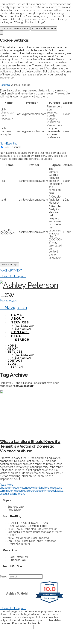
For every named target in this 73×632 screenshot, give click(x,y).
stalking (12, 493)
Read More (6, 484)
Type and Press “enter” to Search (20, 623)
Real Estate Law (19, 556)
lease (52, 487)
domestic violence (18, 487)
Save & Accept (9, 264)
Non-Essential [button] (8, 143)
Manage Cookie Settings (14, 28)
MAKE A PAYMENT (11, 270)
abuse (3, 487)
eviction (34, 487)
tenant (21, 493)
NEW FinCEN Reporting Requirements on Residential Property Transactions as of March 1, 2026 (35, 531)
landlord (44, 487)
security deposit (47, 490)
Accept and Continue (44, 28)
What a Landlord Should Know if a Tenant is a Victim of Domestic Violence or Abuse (30, 446)
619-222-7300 (8, 300)
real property (29, 490)
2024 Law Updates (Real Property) (28, 537)
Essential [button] (5, 84)
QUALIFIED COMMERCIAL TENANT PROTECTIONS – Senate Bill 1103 (28, 524)
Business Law (15, 506)
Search (4, 576)
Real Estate (14, 509)
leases (17, 490)
